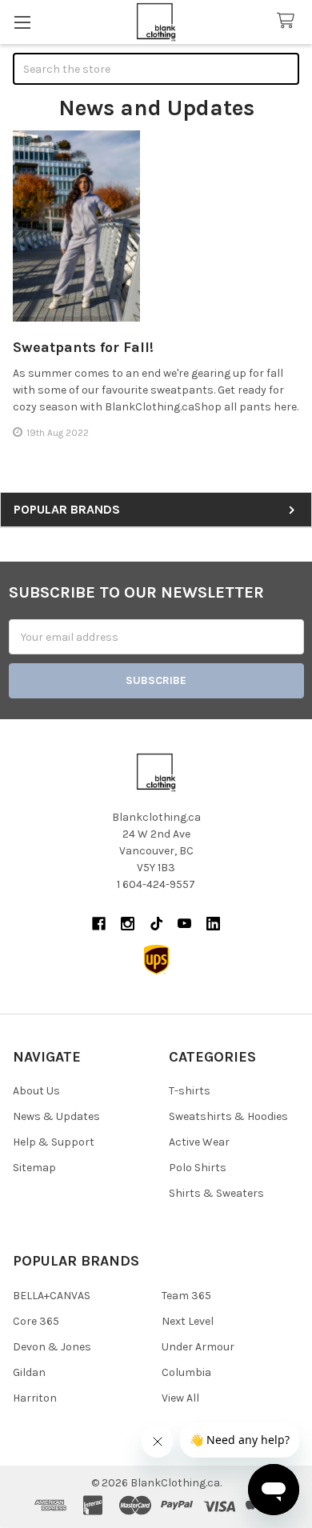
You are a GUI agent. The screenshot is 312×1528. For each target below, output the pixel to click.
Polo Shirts (197, 1167)
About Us (36, 1091)
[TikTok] (156, 923)
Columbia (186, 1372)
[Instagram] (127, 923)
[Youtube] (184, 923)
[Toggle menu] (22, 22)
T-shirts (189, 1091)
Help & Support (53, 1142)
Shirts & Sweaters (216, 1193)
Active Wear (199, 1142)
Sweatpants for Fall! (83, 347)
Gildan (29, 1372)
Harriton (35, 1398)
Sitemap (34, 1167)
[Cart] (289, 21)
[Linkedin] (213, 923)
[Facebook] (98, 923)
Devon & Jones (52, 1347)
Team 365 (186, 1295)
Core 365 (36, 1321)
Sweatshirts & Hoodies (228, 1116)
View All (180, 1398)
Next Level (188, 1321)
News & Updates (56, 1116)
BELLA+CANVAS (51, 1295)
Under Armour (198, 1347)
